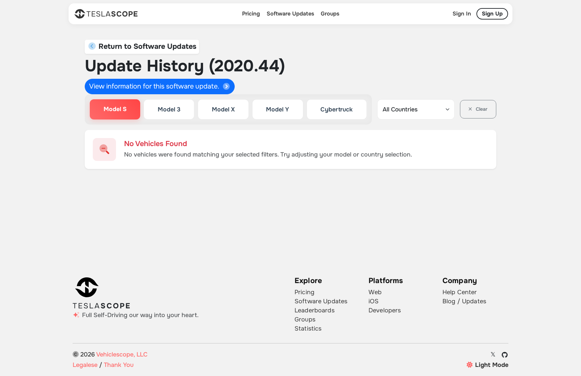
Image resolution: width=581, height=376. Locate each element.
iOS (374, 301)
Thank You (118, 365)
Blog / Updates (464, 301)
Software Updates (290, 13)
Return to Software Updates (146, 46)
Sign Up (492, 13)
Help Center (459, 292)
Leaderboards (315, 310)
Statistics (308, 328)
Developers (385, 310)
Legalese (85, 365)
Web (375, 292)
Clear (481, 109)
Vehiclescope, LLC (122, 354)
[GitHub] (505, 355)
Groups (330, 13)
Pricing (251, 13)
